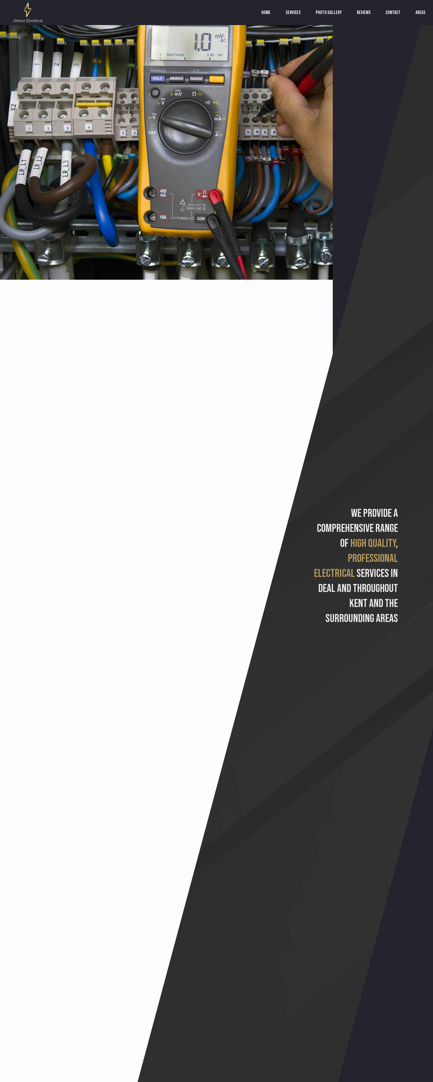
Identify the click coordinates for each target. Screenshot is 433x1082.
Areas (420, 13)
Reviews (364, 13)
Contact (393, 13)
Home (266, 13)
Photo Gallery (329, 13)
